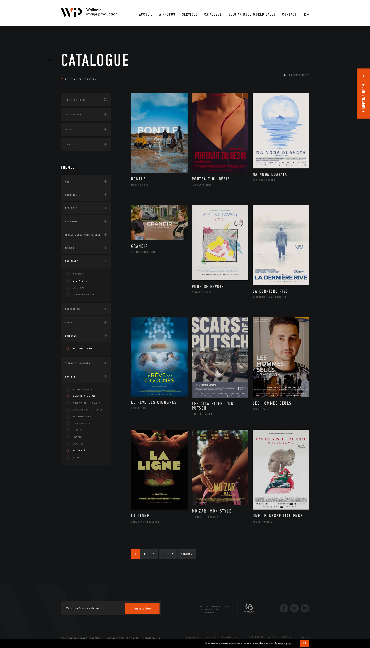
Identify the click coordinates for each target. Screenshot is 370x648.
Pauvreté (79, 450)
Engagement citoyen (88, 409)
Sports (78, 457)
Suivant (186, 554)
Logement (80, 443)
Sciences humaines (77, 363)
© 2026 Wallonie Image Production (81, 638)
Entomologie (82, 348)
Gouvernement (83, 294)
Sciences (71, 335)
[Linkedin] (305, 609)
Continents (73, 194)
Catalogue (95, 60)
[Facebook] (284, 609)
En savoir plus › (283, 643)
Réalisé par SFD (151, 638)
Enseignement (83, 416)
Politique (71, 261)
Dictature (80, 280)
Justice (78, 430)
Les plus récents (298, 75)
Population (72, 309)
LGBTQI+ (78, 436)
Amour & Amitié (84, 396)
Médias (69, 248)
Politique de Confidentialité (122, 638)
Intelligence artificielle (83, 234)
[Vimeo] (294, 609)
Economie (71, 221)
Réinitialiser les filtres (80, 79)
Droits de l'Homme (86, 402)
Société (70, 376)
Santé (69, 322)
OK (304, 643)
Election (79, 287)
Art (67, 181)
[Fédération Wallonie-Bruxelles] (249, 609)
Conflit (78, 273)
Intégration (82, 423)
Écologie (71, 208)
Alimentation (82, 389)
